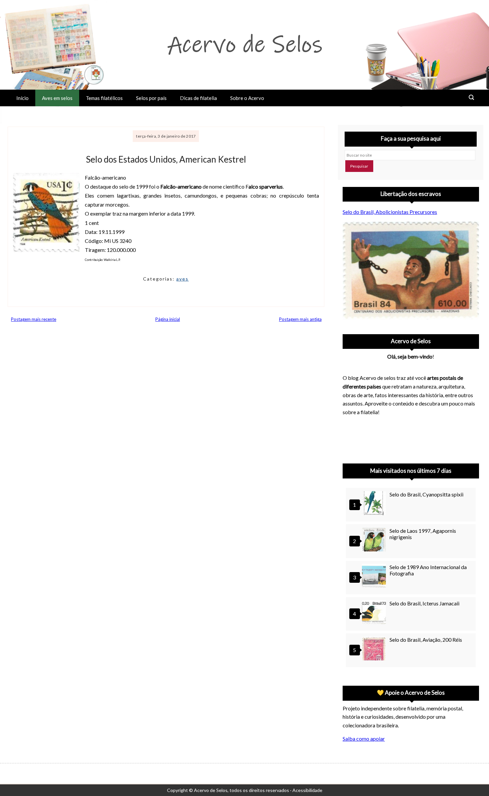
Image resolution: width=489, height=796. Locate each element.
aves (182, 279)
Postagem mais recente (33, 319)
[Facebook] (402, 437)
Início (22, 98)
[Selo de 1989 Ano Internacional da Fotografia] (375, 576)
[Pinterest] (368, 437)
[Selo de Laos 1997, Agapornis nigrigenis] (375, 540)
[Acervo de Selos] (385, 429)
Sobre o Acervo (247, 98)
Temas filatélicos (104, 98)
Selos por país (151, 98)
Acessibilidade (307, 790)
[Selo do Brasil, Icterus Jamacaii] (375, 613)
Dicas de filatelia (198, 98)
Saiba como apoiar (364, 738)
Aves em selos (57, 98)
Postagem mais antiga (300, 319)
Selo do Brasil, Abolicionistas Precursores (390, 212)
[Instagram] (350, 437)
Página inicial (167, 319)
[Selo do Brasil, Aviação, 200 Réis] (375, 649)
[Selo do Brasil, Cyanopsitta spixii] (375, 504)
